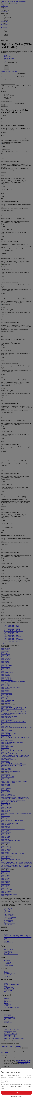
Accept (16, 1092)
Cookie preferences (16, 1096)
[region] (16, 1084)
